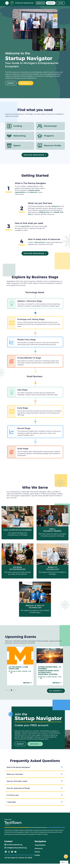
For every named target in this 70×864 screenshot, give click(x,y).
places (37, 190)
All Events (54, 691)
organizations (20, 192)
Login (60, 3)
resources (33, 192)
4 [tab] (11, 690)
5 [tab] (13, 690)
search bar (25, 226)
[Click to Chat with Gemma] (66, 856)
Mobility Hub (44, 212)
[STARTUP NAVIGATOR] (12, 3)
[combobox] (64, 862)
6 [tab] (15, 690)
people (31, 190)
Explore (24, 83)
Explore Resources (34, 155)
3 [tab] (9, 690)
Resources (39, 848)
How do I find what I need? (17, 781)
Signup (51, 3)
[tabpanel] (20, 666)
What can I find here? (15, 774)
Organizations (40, 845)
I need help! (11, 802)
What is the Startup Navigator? (18, 767)
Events (37, 852)
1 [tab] (5, 690)
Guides (37, 855)
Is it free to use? (13, 795)
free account (39, 242)
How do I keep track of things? (18, 788)
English (63, 862)
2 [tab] (7, 690)
